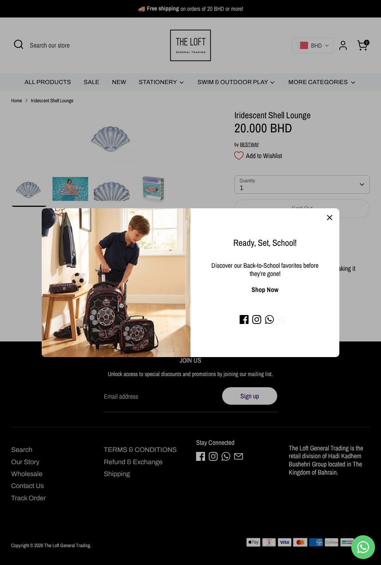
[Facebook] (244, 319)
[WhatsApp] (269, 319)
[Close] (329, 218)
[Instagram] (256, 319)
